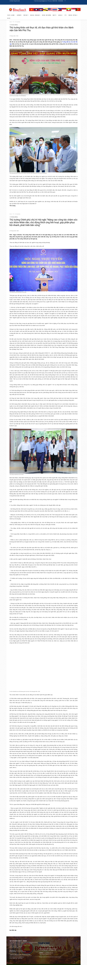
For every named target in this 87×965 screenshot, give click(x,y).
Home (10, 21)
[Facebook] (65, 1)
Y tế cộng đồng (17, 21)
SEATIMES (41, 952)
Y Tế (13, 21)
